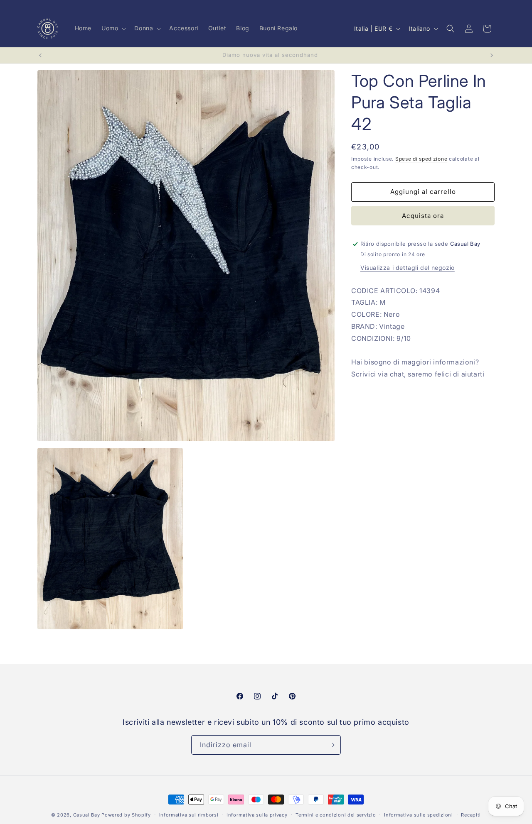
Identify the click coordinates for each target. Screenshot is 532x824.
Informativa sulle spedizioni (418, 815)
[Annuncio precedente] (40, 55)
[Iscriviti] (331, 745)
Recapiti (471, 815)
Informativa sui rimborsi (189, 815)
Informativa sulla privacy (257, 815)
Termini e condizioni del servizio (336, 815)
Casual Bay (86, 815)
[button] (112, 28)
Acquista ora (423, 216)
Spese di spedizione (421, 159)
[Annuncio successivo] (492, 55)
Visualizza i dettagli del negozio (407, 267)
